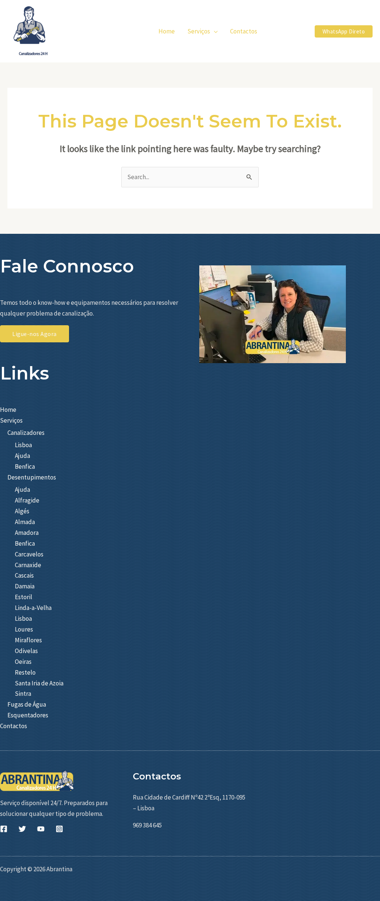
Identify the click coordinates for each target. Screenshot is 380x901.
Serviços (11, 420)
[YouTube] (41, 829)
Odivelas (26, 651)
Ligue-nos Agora (34, 334)
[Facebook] (3, 829)
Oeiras (23, 662)
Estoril (23, 597)
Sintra (23, 694)
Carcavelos (29, 554)
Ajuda (22, 456)
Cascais (24, 575)
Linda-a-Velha (33, 608)
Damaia (25, 586)
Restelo (25, 672)
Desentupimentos (31, 477)
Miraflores (28, 640)
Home (8, 410)
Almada (25, 522)
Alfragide (27, 500)
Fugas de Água (26, 704)
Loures (24, 629)
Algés (22, 511)
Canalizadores (26, 433)
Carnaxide (28, 565)
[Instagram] (59, 829)
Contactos (13, 726)
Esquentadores (27, 715)
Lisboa (23, 445)
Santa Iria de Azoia (39, 683)
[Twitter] (22, 829)
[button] (213, 31)
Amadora (27, 533)
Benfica (25, 466)
